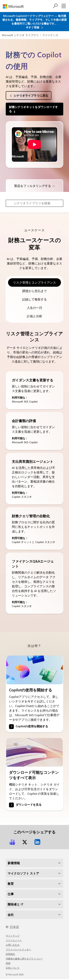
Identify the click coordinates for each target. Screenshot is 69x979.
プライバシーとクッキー (18, 949)
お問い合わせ (13, 944)
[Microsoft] (14, 6)
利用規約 (10, 953)
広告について (13, 967)
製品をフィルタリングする (32, 186)
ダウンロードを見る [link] (29, 805)
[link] (34, 670)
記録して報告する (34, 299)
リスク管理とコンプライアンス (34, 282)
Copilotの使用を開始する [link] (32, 726)
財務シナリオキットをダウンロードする (33, 109)
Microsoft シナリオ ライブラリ (20, 35)
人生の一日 (34, 308)
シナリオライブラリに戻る (31, 95)
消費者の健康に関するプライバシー (24, 958)
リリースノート (14, 940)
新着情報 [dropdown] (14, 863)
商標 (8, 963)
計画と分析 (34, 316)
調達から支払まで (34, 291)
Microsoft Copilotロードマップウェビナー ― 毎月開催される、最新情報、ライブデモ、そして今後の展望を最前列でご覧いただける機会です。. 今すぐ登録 (34, 21)
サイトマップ (13, 935)
